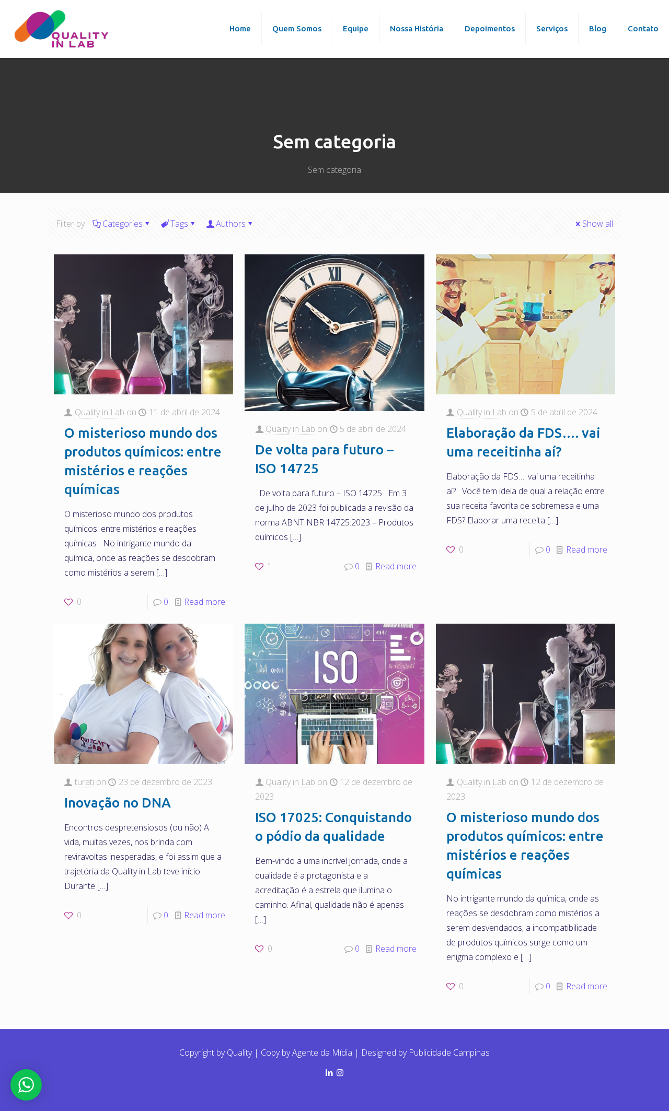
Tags (179, 223)
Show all (597, 223)
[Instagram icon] (340, 1072)
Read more (204, 601)
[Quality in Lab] (62, 28)
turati (84, 782)
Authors (231, 223)
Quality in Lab (99, 412)
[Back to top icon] (625, 1093)
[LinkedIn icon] (329, 1072)
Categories (122, 223)
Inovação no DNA (117, 802)
